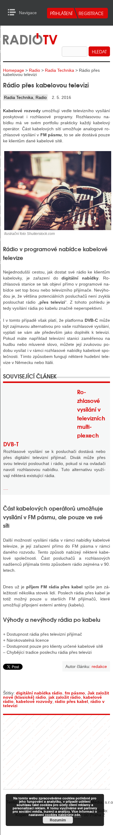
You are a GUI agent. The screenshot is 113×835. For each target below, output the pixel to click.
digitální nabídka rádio (39, 693)
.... (5, 488)
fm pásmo (75, 693)
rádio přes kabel (71, 701)
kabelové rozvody (34, 701)
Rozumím (58, 820)
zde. (77, 814)
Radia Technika (59, 70)
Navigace (13, 12)
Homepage (13, 70)
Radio (34, 70)
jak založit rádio (65, 697)
